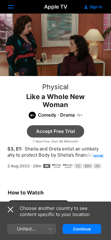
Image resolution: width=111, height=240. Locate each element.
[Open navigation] (14, 7)
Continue (82, 228)
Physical (55, 87)
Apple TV (55, 7)
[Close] (10, 209)
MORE (98, 156)
